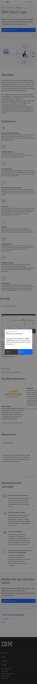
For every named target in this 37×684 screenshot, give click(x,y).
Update (22, 352)
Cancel (8, 352)
